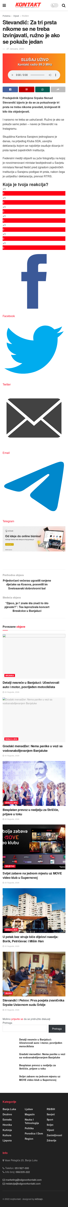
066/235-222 (22, 1172)
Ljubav (29, 1109)
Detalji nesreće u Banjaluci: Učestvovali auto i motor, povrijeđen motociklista (31, 684)
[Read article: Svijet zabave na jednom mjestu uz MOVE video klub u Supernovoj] (34, 847)
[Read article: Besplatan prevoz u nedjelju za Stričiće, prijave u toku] (34, 783)
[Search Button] (63, 5)
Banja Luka (11, 739)
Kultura (7, 1135)
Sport (50, 1119)
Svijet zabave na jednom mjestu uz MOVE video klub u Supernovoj (32, 875)
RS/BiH (25, 15)
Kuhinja (7, 1130)
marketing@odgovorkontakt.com (24, 1179)
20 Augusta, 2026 (11, 692)
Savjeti (51, 1114)
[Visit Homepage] (28, 5)
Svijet (50, 1124)
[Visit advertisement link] (34, 538)
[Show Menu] (4, 5)
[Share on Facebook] (10, 89)
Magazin (30, 1114)
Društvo (9, 866)
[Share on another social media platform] (58, 89)
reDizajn (39, 1198)
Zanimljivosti (54, 1135)
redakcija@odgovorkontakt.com (23, 1183)
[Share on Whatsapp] (42, 89)
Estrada (7, 1119)
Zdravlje (51, 1140)
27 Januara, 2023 (15, 48)
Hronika (9, 675)
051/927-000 (21, 1168)
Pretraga (7, 1022)
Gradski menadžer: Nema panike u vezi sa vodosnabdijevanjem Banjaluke (33, 748)
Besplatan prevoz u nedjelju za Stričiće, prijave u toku (31, 811)
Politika (29, 1128)
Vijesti (16, 15)
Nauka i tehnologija (32, 1121)
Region (29, 1138)
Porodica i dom (34, 1133)
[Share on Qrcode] (26, 89)
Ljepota (7, 1140)
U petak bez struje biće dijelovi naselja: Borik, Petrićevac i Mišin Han (30, 938)
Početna (6, 15)
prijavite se (17, 1019)
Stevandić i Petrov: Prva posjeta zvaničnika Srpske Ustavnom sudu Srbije (33, 1002)
